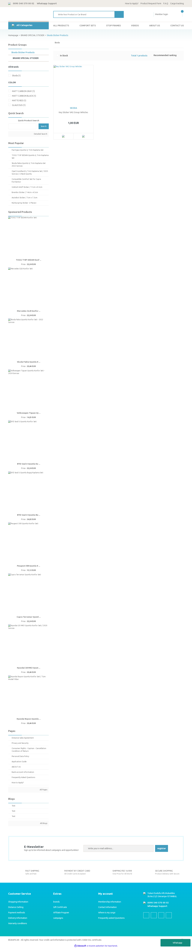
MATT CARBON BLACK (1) (24, 96)
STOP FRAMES (113, 25)
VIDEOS (135, 25)
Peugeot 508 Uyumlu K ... (28, 566)
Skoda (73, 108)
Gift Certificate (60, 907)
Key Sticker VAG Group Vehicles (73, 112)
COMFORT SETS (88, 25)
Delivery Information (17, 918)
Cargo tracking (177, 3)
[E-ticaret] (95, 946)
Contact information (107, 907)
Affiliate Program (61, 912)
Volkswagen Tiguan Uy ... (28, 413)
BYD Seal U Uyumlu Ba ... (28, 515)
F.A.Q (165, 3)
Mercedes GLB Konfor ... (28, 311)
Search (43, 126)
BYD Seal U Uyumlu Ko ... (28, 464)
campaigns (58, 918)
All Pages (43, 790)
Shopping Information (18, 902)
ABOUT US (154, 25)
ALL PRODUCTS (61, 25)
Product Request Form (151, 3)
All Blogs (43, 823)
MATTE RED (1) (19, 100)
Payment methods (16, 912)
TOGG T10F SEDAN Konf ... (28, 260)
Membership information (109, 902)
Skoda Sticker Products (57, 35)
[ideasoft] (80, 945)
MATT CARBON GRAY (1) (23, 91)
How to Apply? (131, 3)
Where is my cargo (106, 912)
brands (56, 902)
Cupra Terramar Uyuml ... (28, 617)
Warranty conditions (17, 923)
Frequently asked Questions (111, 918)
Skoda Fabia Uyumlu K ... (28, 362)
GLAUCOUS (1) (19, 105)
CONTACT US (177, 25)
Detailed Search (40, 134)
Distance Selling (15, 907)
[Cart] (182, 14)
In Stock (64, 55)
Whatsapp (177, 943)
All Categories (24, 25)
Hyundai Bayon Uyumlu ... (28, 719)
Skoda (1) (16, 75)
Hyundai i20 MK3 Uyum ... (28, 668)
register (161, 848)
